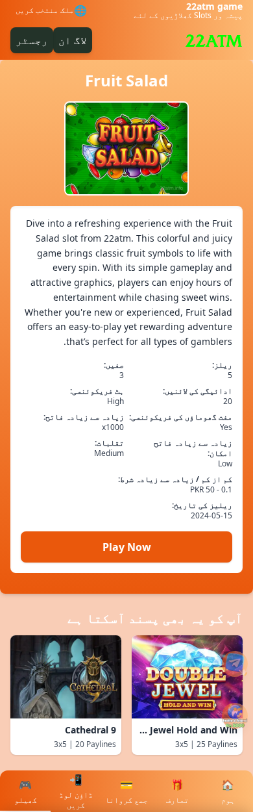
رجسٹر (32, 40)
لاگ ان (72, 40)
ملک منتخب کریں (45, 10)
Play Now (126, 547)
